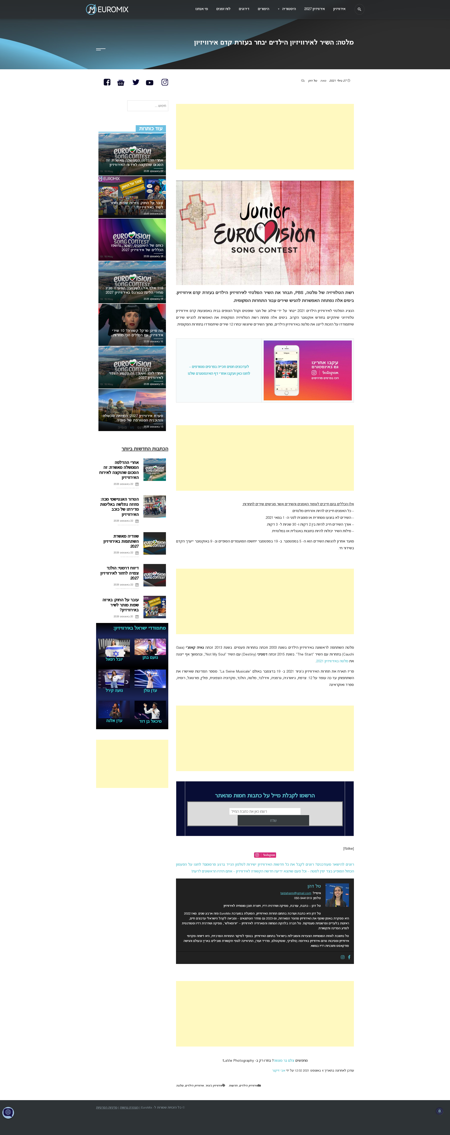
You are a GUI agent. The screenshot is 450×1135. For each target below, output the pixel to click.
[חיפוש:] (147, 106)
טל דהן (312, 81)
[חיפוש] (359, 9)
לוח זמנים (223, 9)
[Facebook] (349, 957)
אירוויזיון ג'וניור (213, 1085)
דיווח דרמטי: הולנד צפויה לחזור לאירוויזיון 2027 (119, 573)
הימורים (263, 9)
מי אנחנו (201, 9)
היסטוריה (287, 9)
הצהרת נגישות (129, 1107)
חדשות (233, 1085)
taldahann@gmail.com (296, 893)
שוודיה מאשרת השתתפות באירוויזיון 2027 (121, 541)
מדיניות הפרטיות (106, 1107)
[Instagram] (343, 957)
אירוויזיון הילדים (248, 1085)
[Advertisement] (265, 136)
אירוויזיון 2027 (314, 9)
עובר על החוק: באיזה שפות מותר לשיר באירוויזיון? (120, 605)
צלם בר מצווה (284, 1061)
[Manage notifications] (439, 1111)
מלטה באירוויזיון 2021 (332, 661)
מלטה (179, 1085)
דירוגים (244, 9)
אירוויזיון (339, 9)
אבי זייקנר (278, 1071)
